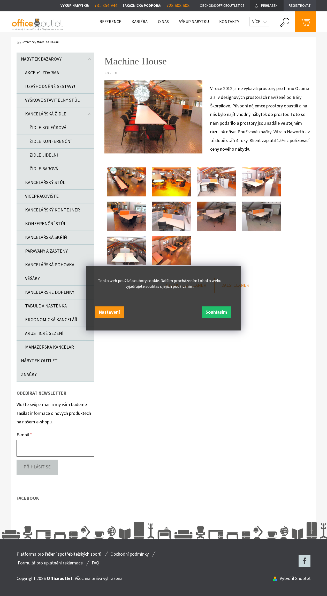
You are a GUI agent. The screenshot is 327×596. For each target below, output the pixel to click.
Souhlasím (216, 312)
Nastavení (109, 312)
